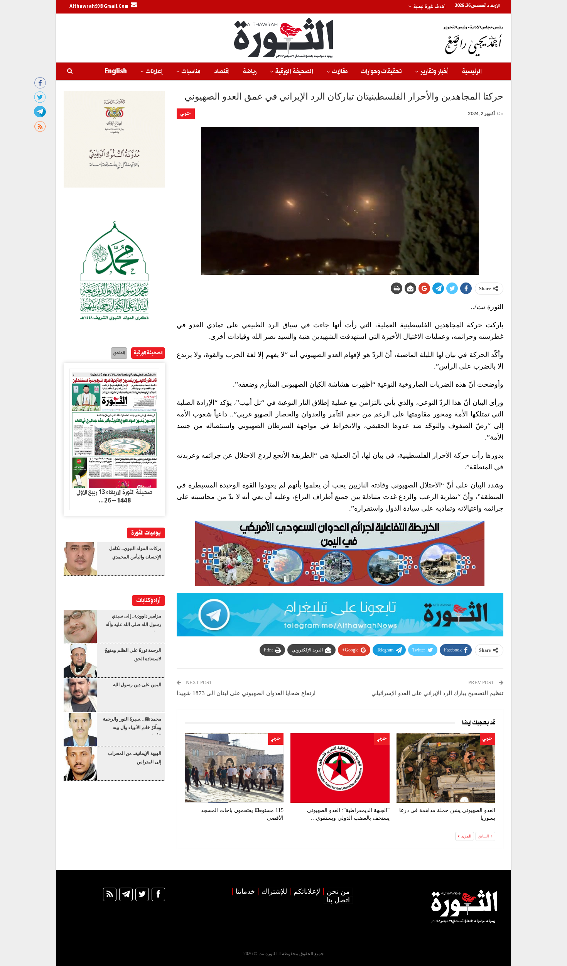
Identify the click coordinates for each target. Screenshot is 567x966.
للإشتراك (274, 891)
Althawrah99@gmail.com (98, 6)
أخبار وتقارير (434, 72)
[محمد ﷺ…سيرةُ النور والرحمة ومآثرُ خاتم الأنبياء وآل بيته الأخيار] (80, 729)
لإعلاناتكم (307, 891)
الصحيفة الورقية (294, 72)
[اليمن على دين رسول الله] (80, 695)
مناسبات (191, 72)
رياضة (249, 72)
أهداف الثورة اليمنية (429, 7)
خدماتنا (245, 891)
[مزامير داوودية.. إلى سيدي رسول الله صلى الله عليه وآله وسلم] (80, 626)
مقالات (340, 72)
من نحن (338, 891)
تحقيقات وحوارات (381, 72)
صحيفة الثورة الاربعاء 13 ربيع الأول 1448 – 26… (114, 497)
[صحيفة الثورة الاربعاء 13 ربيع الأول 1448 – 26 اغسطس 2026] (114, 429)
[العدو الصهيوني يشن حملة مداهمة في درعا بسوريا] (446, 768)
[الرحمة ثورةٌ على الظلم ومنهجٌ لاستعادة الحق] (80, 660)
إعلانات (154, 72)
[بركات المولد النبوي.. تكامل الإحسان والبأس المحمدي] (80, 558)
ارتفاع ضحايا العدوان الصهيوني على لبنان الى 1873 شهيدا (246, 693)
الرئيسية (472, 72)
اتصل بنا (338, 900)
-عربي (186, 113)
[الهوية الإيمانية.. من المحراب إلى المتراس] (80, 763)
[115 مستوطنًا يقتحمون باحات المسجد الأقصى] (234, 768)
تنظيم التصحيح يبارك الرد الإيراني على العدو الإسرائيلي (437, 693)
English (116, 72)
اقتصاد (222, 72)
